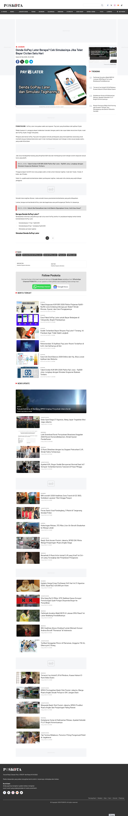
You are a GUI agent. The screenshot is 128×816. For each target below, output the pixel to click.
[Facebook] (107, 5)
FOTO (101, 11)
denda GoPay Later (50, 255)
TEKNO (33, 11)
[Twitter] (111, 5)
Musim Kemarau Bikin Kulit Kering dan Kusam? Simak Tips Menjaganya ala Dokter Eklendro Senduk (104, 108)
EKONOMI (41, 11)
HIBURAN (60, 11)
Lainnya (109, 11)
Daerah (19, 406)
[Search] (102, 5)
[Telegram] (31, 62)
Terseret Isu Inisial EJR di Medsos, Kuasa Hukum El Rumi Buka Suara (104, 88)
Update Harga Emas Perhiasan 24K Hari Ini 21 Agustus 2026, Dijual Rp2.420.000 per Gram (62, 584)
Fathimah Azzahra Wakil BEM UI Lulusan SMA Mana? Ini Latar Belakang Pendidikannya (63, 614)
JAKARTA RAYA (23, 11)
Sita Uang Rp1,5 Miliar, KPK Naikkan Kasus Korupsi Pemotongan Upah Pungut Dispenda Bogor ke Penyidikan (61, 600)
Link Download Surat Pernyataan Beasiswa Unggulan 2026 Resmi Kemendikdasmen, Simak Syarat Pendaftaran (62, 436)
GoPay (18, 255)
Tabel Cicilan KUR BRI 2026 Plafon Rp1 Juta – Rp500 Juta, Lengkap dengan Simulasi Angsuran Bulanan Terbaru (61, 372)
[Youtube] (118, 5)
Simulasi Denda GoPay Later (32, 255)
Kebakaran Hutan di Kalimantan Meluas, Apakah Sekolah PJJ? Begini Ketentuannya (104, 97)
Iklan (105, 798)
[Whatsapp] (26, 62)
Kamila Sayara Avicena (23, 265)
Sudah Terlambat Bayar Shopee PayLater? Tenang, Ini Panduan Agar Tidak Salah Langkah (62, 331)
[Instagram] (114, 5)
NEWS (12, 11)
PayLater (62, 255)
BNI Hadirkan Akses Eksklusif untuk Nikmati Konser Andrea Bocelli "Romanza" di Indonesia (62, 629)
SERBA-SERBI (91, 11)
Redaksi (100, 798)
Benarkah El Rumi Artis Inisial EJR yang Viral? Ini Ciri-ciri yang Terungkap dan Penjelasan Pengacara (62, 556)
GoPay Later (71, 255)
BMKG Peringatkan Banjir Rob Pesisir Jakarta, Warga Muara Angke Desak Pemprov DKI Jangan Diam (62, 691)
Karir (109, 798)
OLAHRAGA (51, 11)
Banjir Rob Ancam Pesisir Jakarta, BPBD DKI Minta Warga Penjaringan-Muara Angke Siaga (61, 541)
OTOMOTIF (70, 11)
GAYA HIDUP (79, 11)
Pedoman (121, 798)
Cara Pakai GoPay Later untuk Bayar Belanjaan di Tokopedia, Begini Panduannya (59, 318)
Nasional (43, 432)
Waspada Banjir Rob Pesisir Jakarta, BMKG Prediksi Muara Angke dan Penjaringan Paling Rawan (62, 706)
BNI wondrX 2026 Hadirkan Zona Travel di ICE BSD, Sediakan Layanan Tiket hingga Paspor (61, 496)
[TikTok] (121, 5)
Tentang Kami (92, 798)
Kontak (115, 798)
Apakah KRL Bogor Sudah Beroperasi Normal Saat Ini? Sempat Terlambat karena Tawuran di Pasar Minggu (63, 465)
